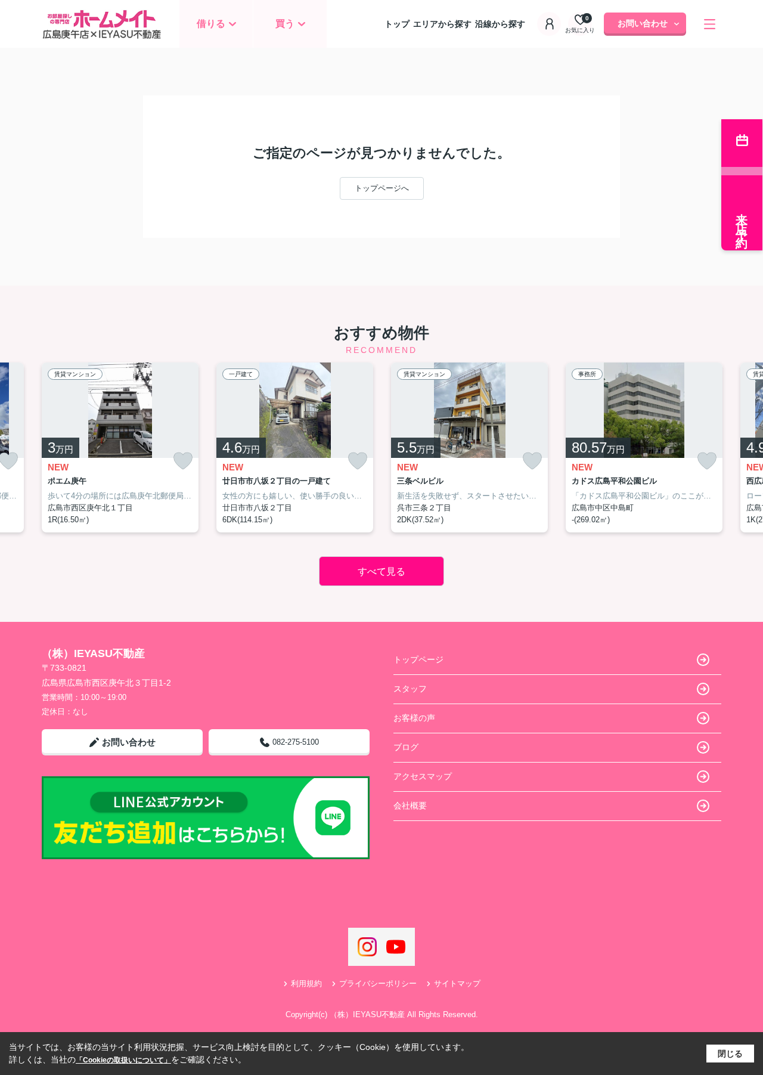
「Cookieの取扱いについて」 (123, 1060)
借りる (211, 23)
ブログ (405, 747)
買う (284, 23)
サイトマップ (457, 983)
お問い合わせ (643, 23)
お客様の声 (414, 718)
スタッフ (410, 688)
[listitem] (120, 448)
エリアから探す (442, 24)
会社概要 (410, 805)
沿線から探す (500, 24)
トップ (397, 24)
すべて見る (381, 571)
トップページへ (382, 188)
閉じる (730, 1053)
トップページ (418, 659)
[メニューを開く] (709, 24)
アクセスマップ (422, 776)
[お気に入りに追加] (183, 461)
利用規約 (306, 983)
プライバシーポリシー (378, 983)
